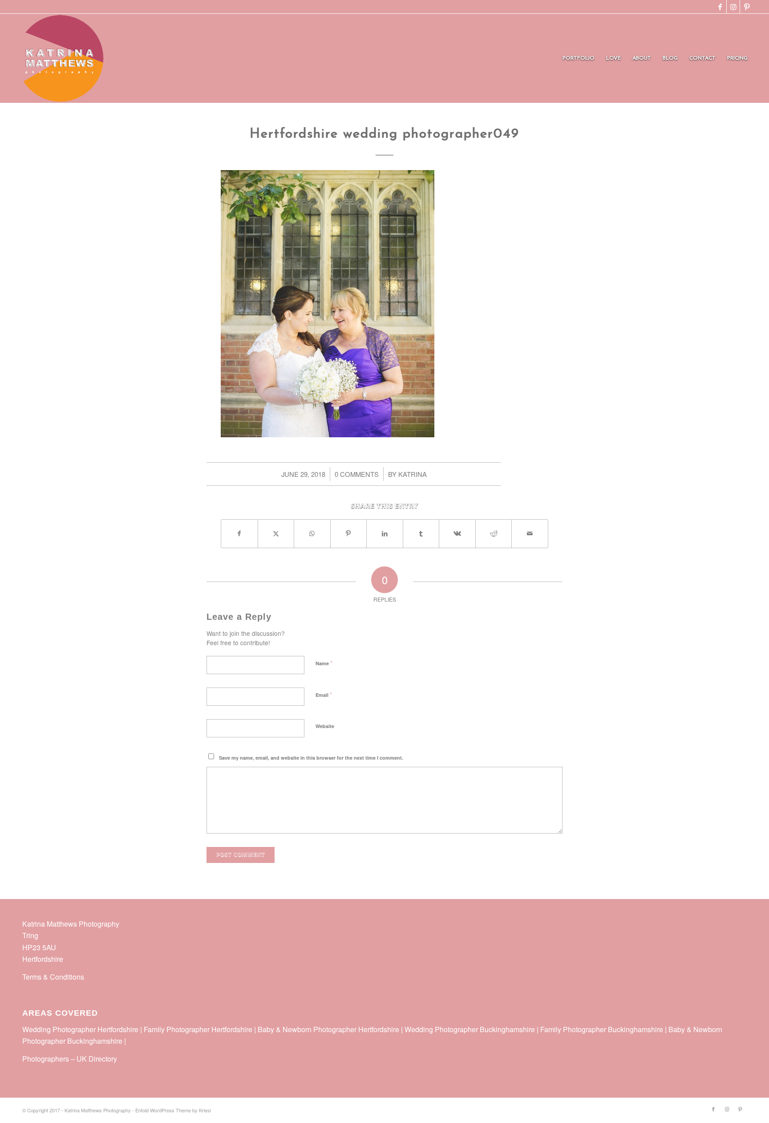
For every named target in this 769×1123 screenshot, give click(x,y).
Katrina (412, 474)
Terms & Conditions (53, 977)
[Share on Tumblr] (421, 533)
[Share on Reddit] (494, 533)
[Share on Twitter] (276, 533)
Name (324, 663)
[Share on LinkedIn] (385, 533)
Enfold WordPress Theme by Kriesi (173, 1110)
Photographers (45, 1059)
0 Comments (357, 474)
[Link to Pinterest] (746, 6)
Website (325, 726)
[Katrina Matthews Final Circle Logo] (60, 58)
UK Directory (97, 1059)
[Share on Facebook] (239, 533)
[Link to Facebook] (719, 6)
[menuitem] (578, 58)
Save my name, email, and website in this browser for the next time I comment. (311, 757)
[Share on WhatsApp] (312, 533)
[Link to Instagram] (733, 6)
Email (324, 694)
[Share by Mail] (530, 533)
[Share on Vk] (457, 533)
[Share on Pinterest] (349, 533)
